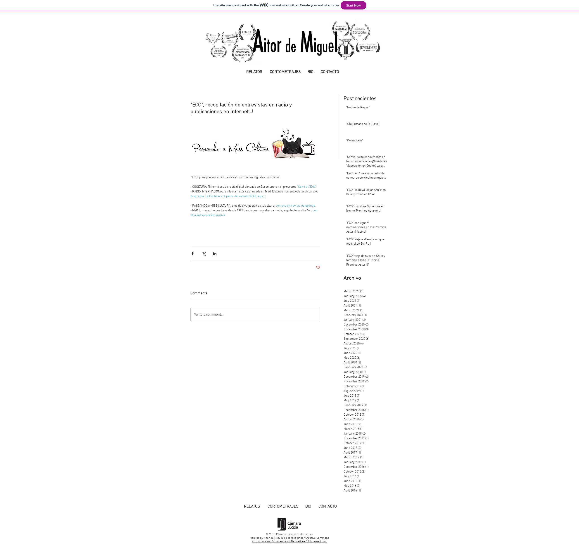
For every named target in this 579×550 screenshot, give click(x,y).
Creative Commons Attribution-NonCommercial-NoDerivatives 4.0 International (290, 539)
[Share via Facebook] (192, 253)
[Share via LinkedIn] (215, 253)
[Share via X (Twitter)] (204, 253)
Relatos (255, 538)
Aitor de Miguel (273, 538)
